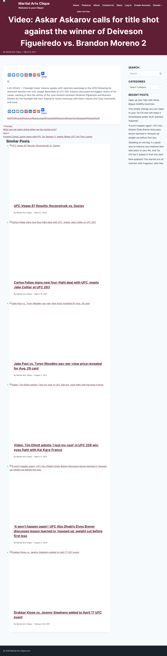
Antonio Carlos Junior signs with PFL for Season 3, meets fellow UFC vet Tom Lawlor (47, 135)
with (97, 118)
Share (44, 76)
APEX (10, 118)
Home (76, 5)
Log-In (128, 5)
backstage (38, 118)
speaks (81, 118)
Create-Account (142, 5)
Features (86, 5)
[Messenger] (13, 75)
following (60, 118)
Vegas (90, 118)
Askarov (27, 118)
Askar (18, 118)
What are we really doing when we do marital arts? (30, 128)
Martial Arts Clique (13, 52)
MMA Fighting (83, 12)
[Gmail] (34, 75)
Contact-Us (108, 5)
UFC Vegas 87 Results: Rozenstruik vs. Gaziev (49, 206)
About (96, 5)
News (119, 5)
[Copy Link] (39, 75)
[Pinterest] (26, 75)
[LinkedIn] (30, 75)
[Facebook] (9, 75)
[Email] (18, 75)
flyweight (49, 118)
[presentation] (60, 170)
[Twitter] (22, 75)
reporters (71, 118)
